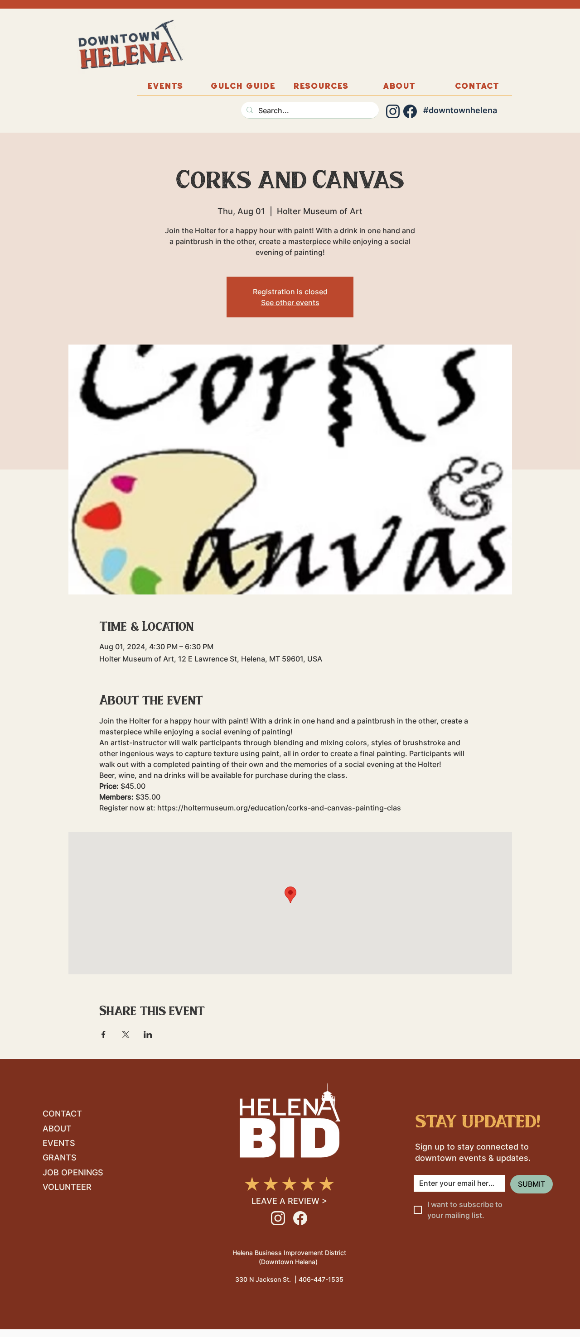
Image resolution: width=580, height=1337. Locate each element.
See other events (290, 302)
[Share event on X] (125, 1034)
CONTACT (62, 1113)
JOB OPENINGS (73, 1172)
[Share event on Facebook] (103, 1034)
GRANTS (60, 1157)
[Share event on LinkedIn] (148, 1034)
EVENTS (59, 1143)
